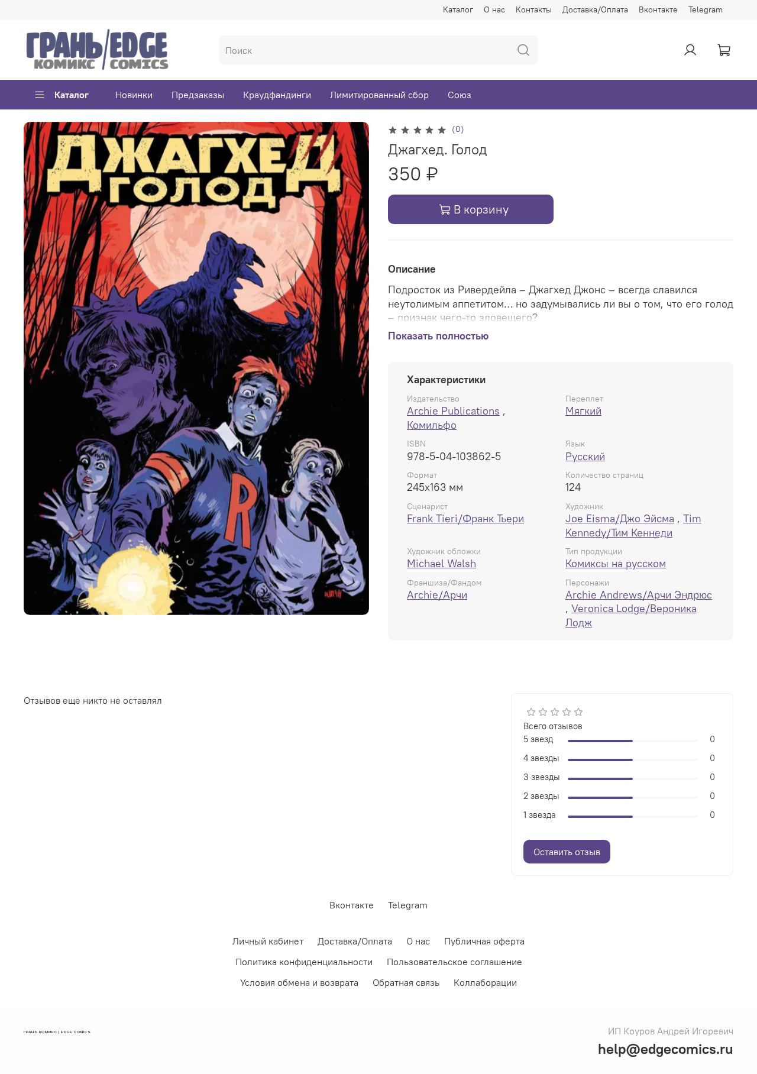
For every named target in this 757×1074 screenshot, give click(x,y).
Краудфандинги (277, 95)
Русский (585, 456)
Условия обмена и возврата (299, 982)
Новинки (134, 95)
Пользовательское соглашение (454, 962)
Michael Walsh (441, 563)
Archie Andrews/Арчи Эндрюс (638, 594)
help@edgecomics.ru (665, 1048)
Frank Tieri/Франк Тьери (465, 518)
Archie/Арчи (437, 594)
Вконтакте (658, 9)
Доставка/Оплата (595, 9)
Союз (459, 95)
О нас (494, 9)
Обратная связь (406, 982)
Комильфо (432, 425)
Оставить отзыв (566, 852)
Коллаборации (485, 982)
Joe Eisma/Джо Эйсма (619, 518)
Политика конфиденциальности (304, 962)
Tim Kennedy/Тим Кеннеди (633, 525)
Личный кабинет (267, 941)
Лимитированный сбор (379, 95)
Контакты (534, 9)
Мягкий (583, 411)
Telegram (705, 9)
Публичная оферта (484, 941)
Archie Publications (453, 411)
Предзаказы (198, 95)
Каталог (458, 9)
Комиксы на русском (615, 563)
